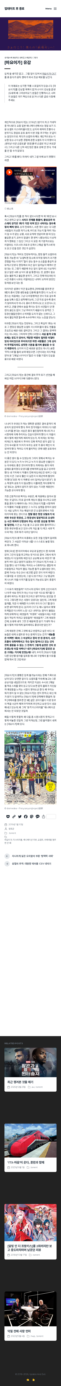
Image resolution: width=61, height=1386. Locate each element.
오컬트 (40, 839)
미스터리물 (17, 839)
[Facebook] (26, 817)
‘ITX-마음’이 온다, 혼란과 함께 (25, 1162)
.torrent (12, 833)
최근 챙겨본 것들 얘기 (20, 1082)
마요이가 (8, 839)
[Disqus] (30, 912)
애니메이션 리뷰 (30, 839)
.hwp (32, 1336)
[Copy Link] (14, 817)
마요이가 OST (49, 73)
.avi (32, 1087)
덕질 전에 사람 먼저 (19, 1331)
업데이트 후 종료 (14, 8)
